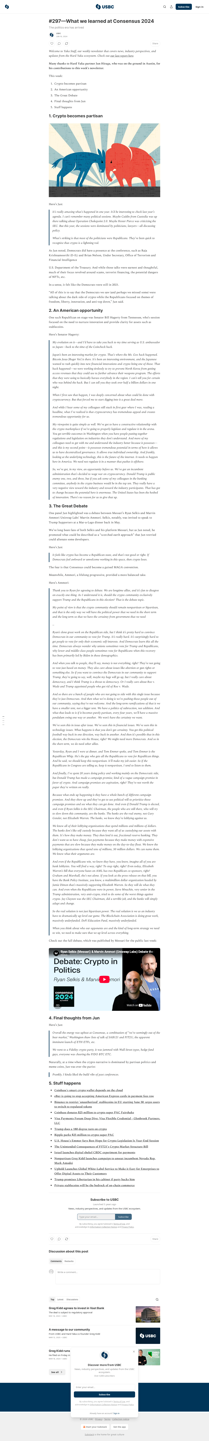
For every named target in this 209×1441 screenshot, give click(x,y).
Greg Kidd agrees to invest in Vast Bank (76, 1308)
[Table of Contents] (3, 720)
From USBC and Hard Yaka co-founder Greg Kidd (74, 1333)
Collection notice (120, 1419)
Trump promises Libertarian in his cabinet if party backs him (94, 1179)
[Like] (52, 43)
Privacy (98, 1419)
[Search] (165, 7)
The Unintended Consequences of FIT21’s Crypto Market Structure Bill (101, 1146)
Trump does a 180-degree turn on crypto (80, 1129)
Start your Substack (96, 1426)
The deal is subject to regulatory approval (70, 1312)
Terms (107, 1419)
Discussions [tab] (72, 1299)
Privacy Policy (127, 1404)
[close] (133, 1351)
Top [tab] (52, 1299)
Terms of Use (119, 1401)
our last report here (121, 56)
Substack (89, 1434)
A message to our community (69, 1329)
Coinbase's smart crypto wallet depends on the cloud (88, 1090)
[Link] (44, 115)
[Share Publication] (171, 7)
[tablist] (62, 1261)
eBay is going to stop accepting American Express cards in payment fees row (104, 1096)
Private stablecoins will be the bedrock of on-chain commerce (94, 1185)
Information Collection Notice (103, 1404)
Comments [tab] (56, 1261)
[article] (104, 1314)
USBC (58, 33)
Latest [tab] (60, 1299)
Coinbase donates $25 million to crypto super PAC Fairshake (94, 1112)
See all (55, 1372)
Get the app (119, 1426)
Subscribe (183, 6)
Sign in (199, 6)
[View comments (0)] (59, 43)
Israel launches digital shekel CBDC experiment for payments (94, 1152)
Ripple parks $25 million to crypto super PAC (84, 1135)
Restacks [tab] (69, 1261)
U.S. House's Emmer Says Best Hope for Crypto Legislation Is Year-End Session (106, 1141)
